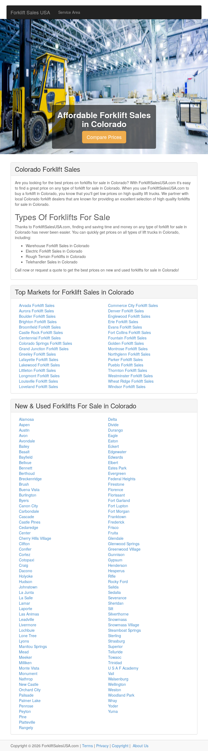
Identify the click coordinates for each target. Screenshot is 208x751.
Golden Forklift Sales (126, 343)
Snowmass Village (123, 624)
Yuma (113, 711)
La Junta (26, 592)
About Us (140, 745)
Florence (115, 489)
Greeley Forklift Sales (37, 354)
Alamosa (26, 419)
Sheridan (115, 603)
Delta (112, 419)
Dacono (25, 570)
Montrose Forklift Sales (128, 348)
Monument (28, 673)
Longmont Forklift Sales (39, 375)
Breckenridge (30, 478)
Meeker (25, 657)
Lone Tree (28, 635)
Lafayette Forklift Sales (38, 359)
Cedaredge (28, 527)
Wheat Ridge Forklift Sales (131, 381)
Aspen (24, 424)
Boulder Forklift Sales (37, 316)
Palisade (26, 695)
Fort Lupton (118, 505)
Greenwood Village (124, 549)
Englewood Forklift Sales (129, 316)
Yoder (113, 706)
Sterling (114, 635)
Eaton (113, 441)
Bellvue (25, 462)
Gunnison (116, 554)
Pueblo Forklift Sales (125, 365)
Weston (114, 689)
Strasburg (116, 641)
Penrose (26, 706)
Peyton (25, 711)
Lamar (24, 603)
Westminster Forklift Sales (130, 375)
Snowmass (117, 619)
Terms (87, 745)
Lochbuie (27, 630)
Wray (112, 700)
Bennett (25, 468)
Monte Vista (29, 668)
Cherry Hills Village (35, 538)
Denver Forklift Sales (126, 310)
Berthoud (27, 473)
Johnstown (28, 587)
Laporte (25, 608)
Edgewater (117, 451)
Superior (115, 646)
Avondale (27, 441)
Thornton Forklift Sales (127, 370)
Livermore (27, 624)
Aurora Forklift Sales (36, 310)
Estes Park (117, 468)
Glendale (115, 538)
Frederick (116, 522)
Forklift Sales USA (30, 12)
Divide (113, 424)
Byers (24, 500)
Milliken (25, 662)
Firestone (116, 484)
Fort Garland (119, 500)
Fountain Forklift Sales (127, 337)
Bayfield (25, 457)
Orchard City (30, 689)
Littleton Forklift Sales (37, 370)
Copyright (120, 745)
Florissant (116, 495)
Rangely (26, 727)
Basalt (24, 451)
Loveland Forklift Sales (38, 386)
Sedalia (114, 592)
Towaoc (114, 657)
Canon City (28, 505)
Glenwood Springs (123, 543)
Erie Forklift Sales (123, 321)
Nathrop (26, 678)
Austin (24, 430)
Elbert (113, 462)
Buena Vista (29, 489)
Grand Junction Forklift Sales (44, 348)
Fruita (113, 532)
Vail (111, 673)
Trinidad (115, 662)
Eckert (113, 446)
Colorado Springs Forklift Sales (45, 343)
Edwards (115, 457)
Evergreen (117, 473)
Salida (113, 587)
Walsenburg (118, 678)
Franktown (117, 516)
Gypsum (115, 560)
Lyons (24, 641)
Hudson (25, 581)
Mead (24, 651)
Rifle (112, 576)
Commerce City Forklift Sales (133, 305)
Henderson (117, 565)
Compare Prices (104, 136)
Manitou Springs (33, 646)
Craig (23, 565)
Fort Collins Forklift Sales (129, 332)
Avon (23, 435)
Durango (115, 430)
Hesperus (116, 570)
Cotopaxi (26, 560)
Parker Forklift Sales (125, 359)
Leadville (26, 619)
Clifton (24, 543)
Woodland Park (121, 695)
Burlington (27, 495)
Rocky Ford (118, 581)
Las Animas (29, 614)
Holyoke (26, 576)
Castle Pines (29, 522)
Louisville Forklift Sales (38, 381)
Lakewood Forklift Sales (39, 365)
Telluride (115, 651)
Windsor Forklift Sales (126, 386)
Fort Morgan (118, 511)
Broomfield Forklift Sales (40, 327)
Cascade (26, 516)
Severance (117, 597)
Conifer (25, 549)
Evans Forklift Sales (125, 327)
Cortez (24, 554)
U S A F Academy (123, 668)
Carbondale (29, 511)
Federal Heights (121, 478)
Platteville (27, 722)
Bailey (24, 446)
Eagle (113, 435)
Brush (24, 484)
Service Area (69, 12)
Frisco (113, 527)
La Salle (26, 597)
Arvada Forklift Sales (36, 305)
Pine (23, 716)
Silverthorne (118, 614)
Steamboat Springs (124, 630)
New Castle (28, 684)
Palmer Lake (30, 700)
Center (25, 532)
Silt (110, 608)
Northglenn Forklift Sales (129, 354)
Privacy (102, 745)
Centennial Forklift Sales (40, 337)
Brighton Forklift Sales (38, 321)
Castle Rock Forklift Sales (41, 332)
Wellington (117, 684)
